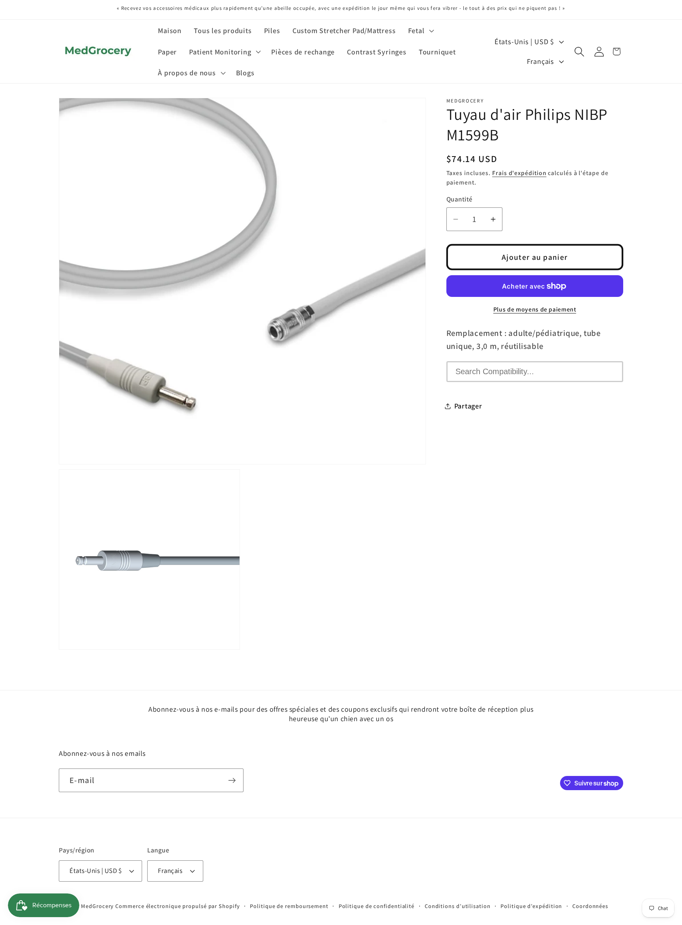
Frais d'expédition (519, 173)
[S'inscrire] (232, 780)
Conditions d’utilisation (458, 906)
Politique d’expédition (531, 906)
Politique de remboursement (289, 906)
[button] (420, 30)
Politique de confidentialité (376, 906)
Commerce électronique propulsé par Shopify (177, 906)
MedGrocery (97, 906)
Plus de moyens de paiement (534, 309)
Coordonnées (590, 906)
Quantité (459, 199)
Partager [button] (468, 405)
